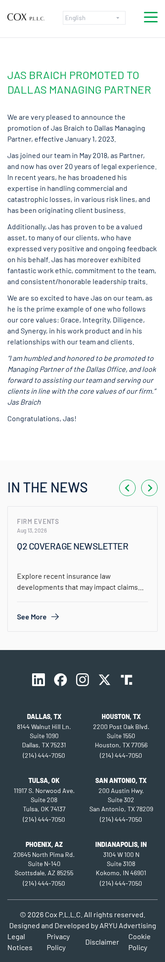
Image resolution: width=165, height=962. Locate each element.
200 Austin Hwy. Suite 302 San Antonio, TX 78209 (121, 800)
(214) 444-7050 (44, 755)
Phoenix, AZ (44, 844)
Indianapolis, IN (121, 844)
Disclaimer (102, 941)
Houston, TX (121, 716)
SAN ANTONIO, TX (121, 780)
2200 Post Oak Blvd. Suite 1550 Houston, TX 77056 (121, 736)
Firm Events (38, 521)
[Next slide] (149, 488)
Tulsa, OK (44, 780)
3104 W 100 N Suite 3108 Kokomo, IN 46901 (121, 864)
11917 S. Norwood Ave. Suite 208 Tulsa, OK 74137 (44, 800)
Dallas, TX (44, 716)
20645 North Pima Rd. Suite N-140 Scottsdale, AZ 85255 (44, 864)
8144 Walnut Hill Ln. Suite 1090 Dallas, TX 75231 (44, 736)
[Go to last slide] (127, 488)
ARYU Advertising (127, 925)
